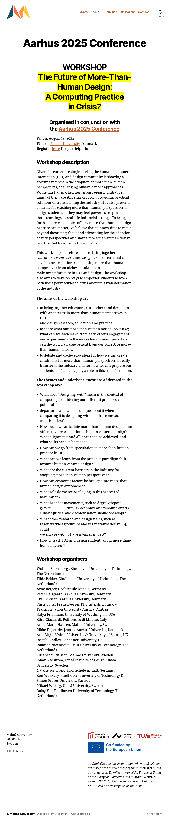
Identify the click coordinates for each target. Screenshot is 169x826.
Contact (143, 12)
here (56, 149)
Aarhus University (65, 144)
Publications (127, 12)
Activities (110, 12)
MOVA (83, 12)
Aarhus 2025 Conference (88, 129)
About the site (80, 813)
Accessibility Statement (53, 813)
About (94, 12)
